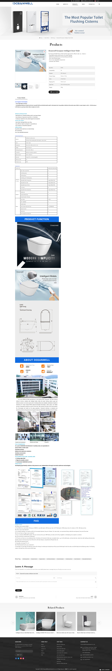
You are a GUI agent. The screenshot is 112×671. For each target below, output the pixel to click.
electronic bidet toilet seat (62, 663)
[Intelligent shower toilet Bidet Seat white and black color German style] (25, 621)
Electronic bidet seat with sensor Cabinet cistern (66, 632)
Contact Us (91, 4)
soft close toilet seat (61, 655)
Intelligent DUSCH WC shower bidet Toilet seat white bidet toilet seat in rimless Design (45, 632)
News (42, 650)
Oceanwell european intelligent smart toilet (29, 573)
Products (74, 4)
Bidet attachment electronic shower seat (64, 657)
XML (42, 655)
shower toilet (59, 646)
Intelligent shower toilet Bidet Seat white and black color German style (25, 632)
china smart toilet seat (61, 648)
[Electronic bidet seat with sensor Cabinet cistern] (66, 621)
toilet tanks (59, 661)
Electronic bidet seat (61, 644)
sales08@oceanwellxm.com (88, 1)
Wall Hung (53, 37)
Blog (83, 4)
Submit (18, 655)
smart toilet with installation (62, 653)
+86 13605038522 (76, 1)
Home (57, 4)
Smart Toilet (47, 37)
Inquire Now (55, 92)
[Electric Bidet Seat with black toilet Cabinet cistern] (86, 621)
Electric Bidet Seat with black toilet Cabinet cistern (86, 632)
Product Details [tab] (21, 98)
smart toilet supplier (60, 650)
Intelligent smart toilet (61, 659)
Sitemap (42, 653)
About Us (65, 4)
